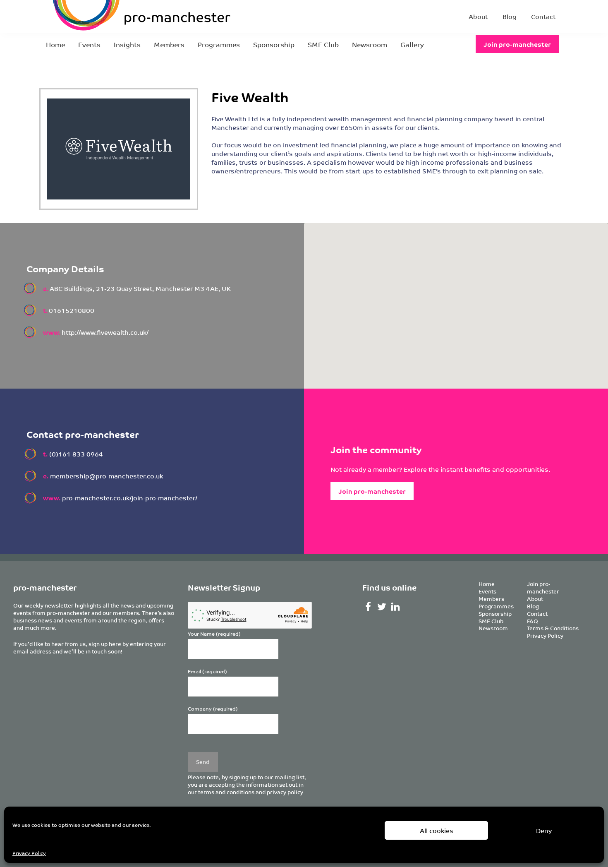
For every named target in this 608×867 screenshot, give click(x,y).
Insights (127, 44)
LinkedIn (395, 607)
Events (89, 44)
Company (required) (213, 708)
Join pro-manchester (517, 44)
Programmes (219, 44)
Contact (543, 16)
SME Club (323, 44)
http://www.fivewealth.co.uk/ (105, 332)
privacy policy (285, 792)
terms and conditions (226, 792)
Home (55, 44)
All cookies (436, 830)
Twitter (382, 607)
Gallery (412, 44)
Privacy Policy (29, 852)
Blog (509, 16)
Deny (544, 830)
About (478, 16)
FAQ (532, 621)
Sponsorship (273, 44)
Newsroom (369, 44)
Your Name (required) (214, 633)
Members (169, 44)
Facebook (368, 607)
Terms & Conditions (553, 628)
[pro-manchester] (116, 16)
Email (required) (207, 671)
